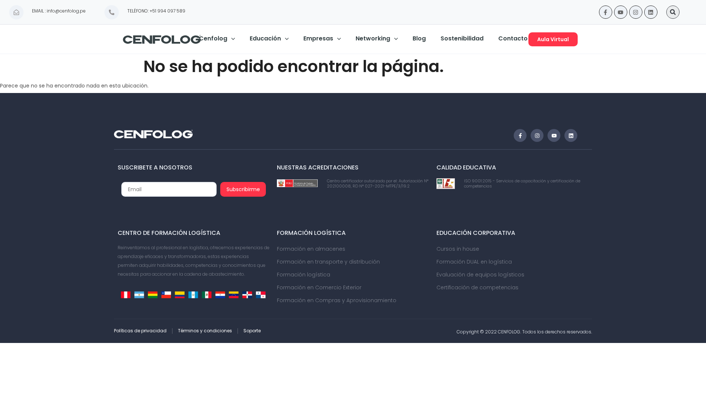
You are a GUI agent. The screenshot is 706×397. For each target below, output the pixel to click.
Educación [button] (265, 38)
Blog (419, 38)
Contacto (513, 38)
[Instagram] (635, 12)
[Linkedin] (650, 12)
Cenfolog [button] (213, 38)
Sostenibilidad (462, 38)
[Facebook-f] (605, 12)
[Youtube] (620, 12)
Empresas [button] (318, 38)
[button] (673, 12)
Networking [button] (373, 38)
